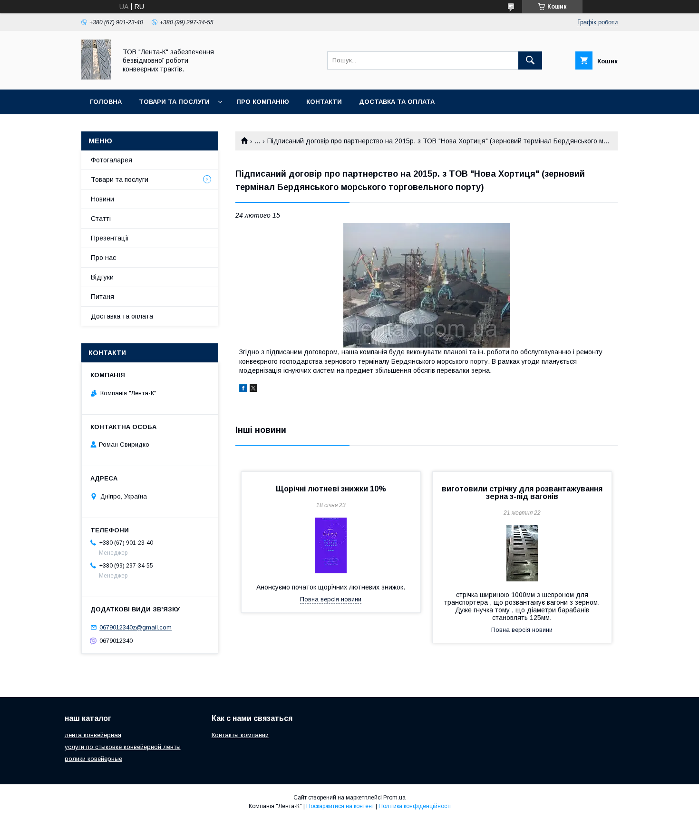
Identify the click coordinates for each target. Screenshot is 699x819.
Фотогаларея (111, 160)
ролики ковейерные (93, 758)
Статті (101, 218)
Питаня (102, 296)
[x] (253, 389)
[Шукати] (530, 60)
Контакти (324, 101)
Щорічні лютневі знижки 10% (331, 489)
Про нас (103, 257)
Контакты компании (240, 735)
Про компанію (262, 101)
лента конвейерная (93, 735)
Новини (102, 199)
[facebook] (243, 389)
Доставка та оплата (397, 101)
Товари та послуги (174, 101)
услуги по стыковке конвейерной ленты (123, 746)
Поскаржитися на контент (340, 806)
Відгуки (102, 277)
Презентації (110, 238)
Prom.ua (394, 797)
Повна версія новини (330, 599)
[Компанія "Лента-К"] (96, 77)
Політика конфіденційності (415, 806)
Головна (106, 101)
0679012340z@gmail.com (135, 627)
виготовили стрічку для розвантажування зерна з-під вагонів (522, 492)
